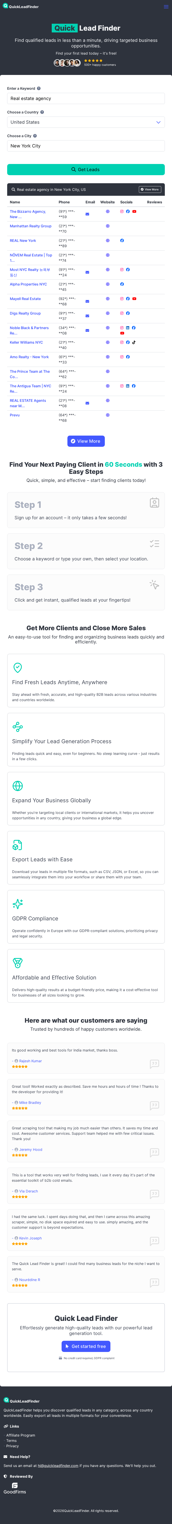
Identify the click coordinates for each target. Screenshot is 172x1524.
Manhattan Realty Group (31, 226)
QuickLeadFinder (76, 1511)
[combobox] (86, 98)
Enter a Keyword (21, 88)
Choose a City (19, 136)
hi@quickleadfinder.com (58, 1465)
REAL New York (23, 240)
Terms (11, 1440)
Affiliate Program (20, 1435)
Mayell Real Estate (25, 298)
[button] (166, 6)
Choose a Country (23, 112)
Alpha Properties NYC (28, 284)
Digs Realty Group (25, 313)
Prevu (15, 415)
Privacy (12, 1446)
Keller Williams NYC (26, 342)
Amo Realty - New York (29, 357)
